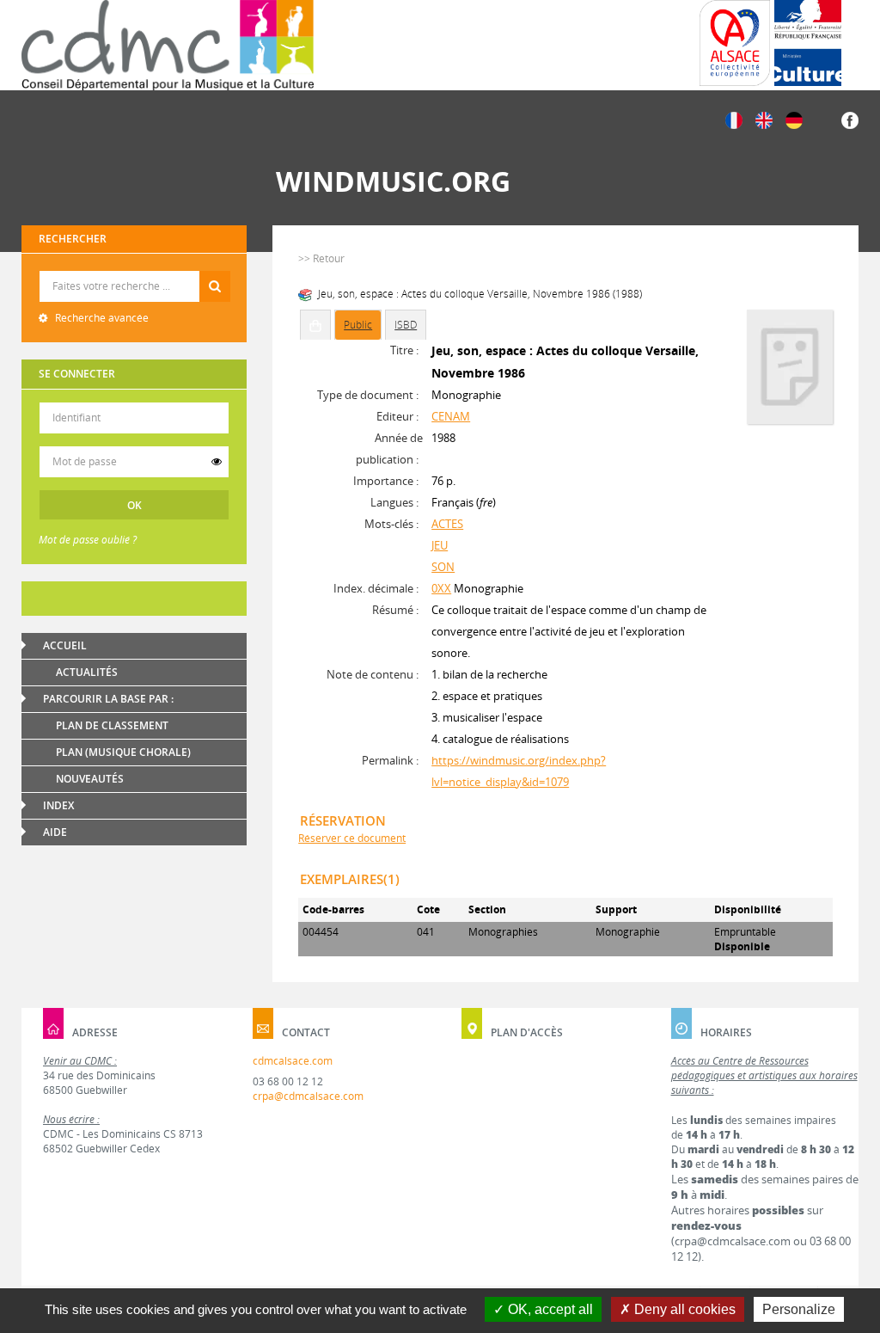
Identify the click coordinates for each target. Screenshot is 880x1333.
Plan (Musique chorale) (123, 752)
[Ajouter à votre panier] (315, 325)
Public (358, 324)
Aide (55, 832)
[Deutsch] (794, 119)
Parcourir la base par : (108, 698)
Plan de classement (112, 725)
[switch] (216, 462)
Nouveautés (90, 778)
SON (443, 566)
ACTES (447, 523)
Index (58, 805)
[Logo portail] (167, 45)
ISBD (405, 324)
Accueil (65, 645)
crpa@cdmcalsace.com (308, 1096)
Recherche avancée (100, 317)
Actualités (87, 672)
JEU (439, 545)
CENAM (450, 416)
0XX (441, 588)
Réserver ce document (352, 838)
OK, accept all (548, 1309)
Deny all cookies (683, 1309)
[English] (764, 119)
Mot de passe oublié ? (88, 539)
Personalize (798, 1309)
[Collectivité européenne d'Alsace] (735, 43)
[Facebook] (850, 119)
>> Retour (321, 258)
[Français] (733, 119)
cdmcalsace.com (293, 1061)
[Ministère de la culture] (807, 43)
